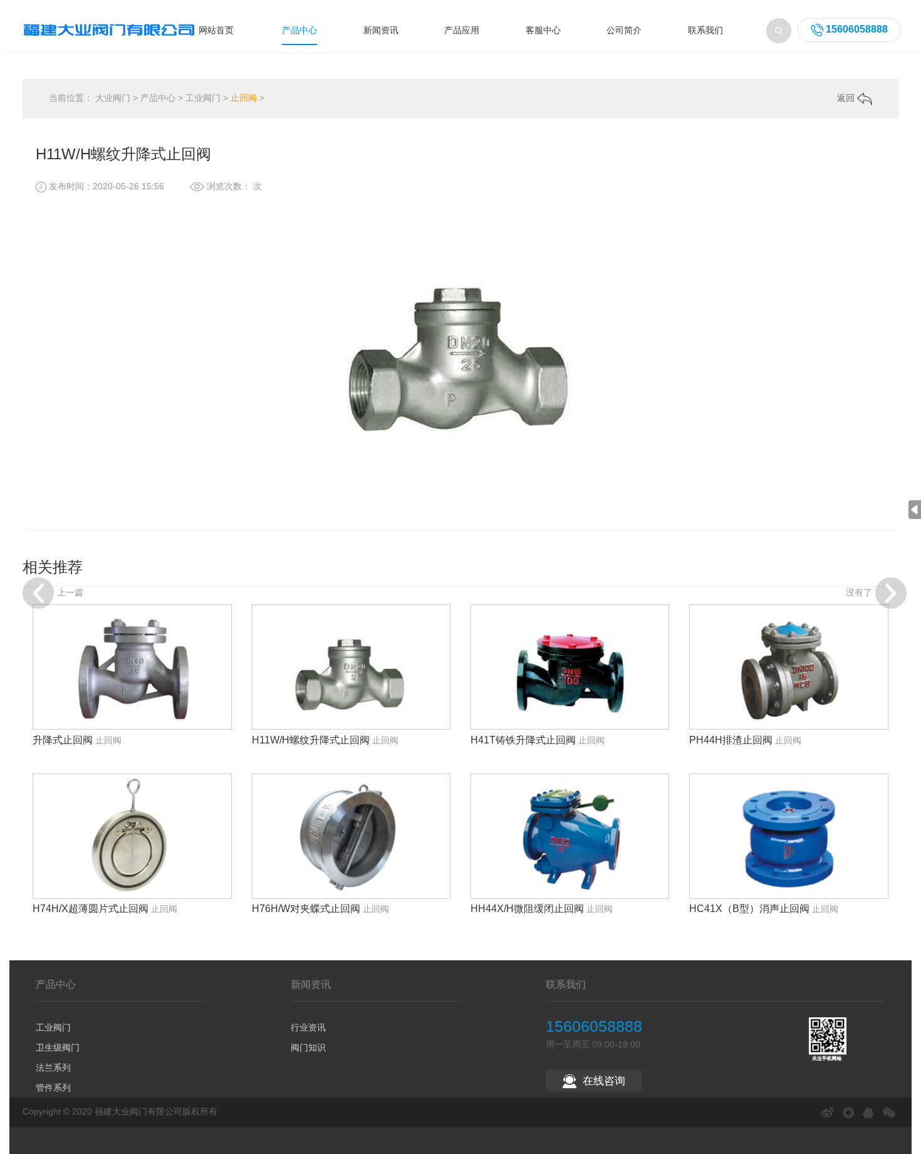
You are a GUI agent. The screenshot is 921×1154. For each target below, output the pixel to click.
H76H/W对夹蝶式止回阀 (306, 908)
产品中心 (299, 30)
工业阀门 (203, 98)
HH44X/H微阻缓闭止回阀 (527, 908)
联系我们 (705, 30)
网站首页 (216, 30)
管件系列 (53, 1088)
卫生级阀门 (58, 1047)
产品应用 (461, 30)
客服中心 (543, 30)
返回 (847, 98)
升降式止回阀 (63, 740)
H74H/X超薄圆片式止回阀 (90, 908)
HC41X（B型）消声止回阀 (749, 908)
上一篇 (70, 592)
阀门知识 (308, 1047)
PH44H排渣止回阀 (731, 740)
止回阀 (244, 98)
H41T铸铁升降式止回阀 (523, 740)
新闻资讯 (380, 30)
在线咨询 (604, 1081)
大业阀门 (112, 98)
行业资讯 (308, 1027)
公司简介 (624, 30)
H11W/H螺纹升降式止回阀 (311, 740)
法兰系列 (53, 1067)
